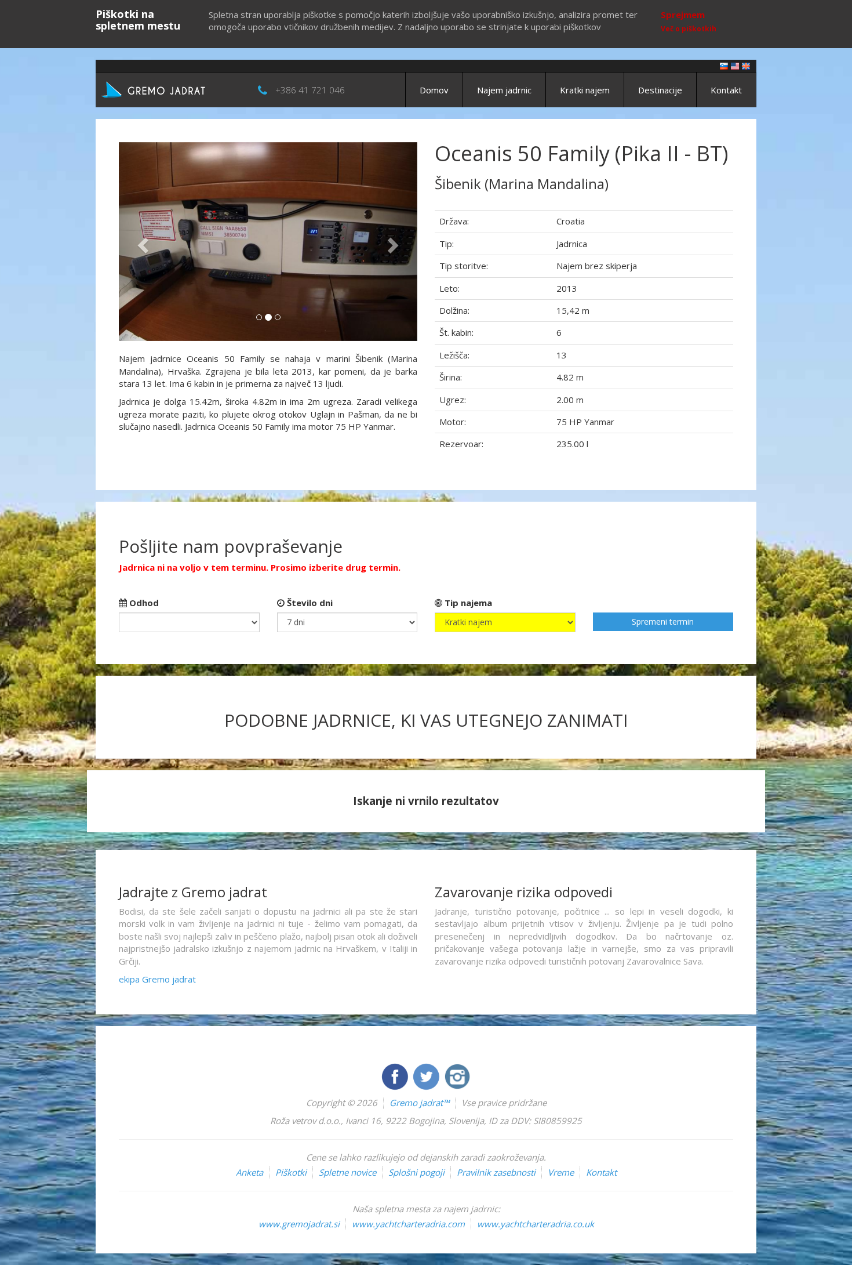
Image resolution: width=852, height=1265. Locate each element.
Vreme (561, 1172)
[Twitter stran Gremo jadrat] (427, 1075)
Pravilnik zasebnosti (496, 1172)
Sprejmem (683, 14)
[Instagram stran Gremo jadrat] (457, 1075)
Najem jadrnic (504, 90)
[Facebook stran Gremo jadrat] (396, 1075)
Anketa (249, 1172)
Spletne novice (347, 1172)
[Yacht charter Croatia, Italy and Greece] (735, 65)
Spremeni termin (663, 621)
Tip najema (467, 602)
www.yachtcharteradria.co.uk (535, 1224)
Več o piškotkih (688, 29)
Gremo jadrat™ (419, 1102)
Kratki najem (585, 90)
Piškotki (291, 1172)
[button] (141, 241)
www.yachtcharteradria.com (408, 1224)
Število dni (309, 602)
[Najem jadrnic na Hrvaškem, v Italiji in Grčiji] (724, 65)
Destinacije (660, 90)
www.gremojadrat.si (299, 1224)
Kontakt (726, 90)
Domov (434, 90)
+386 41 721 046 (310, 90)
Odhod (143, 602)
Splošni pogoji (416, 1172)
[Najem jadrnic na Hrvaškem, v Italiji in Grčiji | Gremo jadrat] (171, 89)
